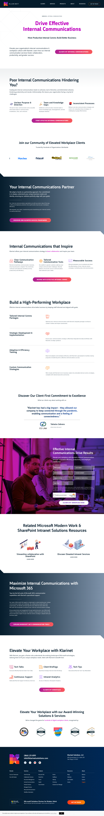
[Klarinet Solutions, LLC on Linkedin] (25, 762)
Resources (82, 4)
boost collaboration (53, 251)
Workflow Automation (28, 792)
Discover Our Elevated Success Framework (30, 220)
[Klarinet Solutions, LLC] (11, 4)
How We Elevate (13, 777)
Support (83, 782)
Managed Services (28, 787)
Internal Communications (29, 782)
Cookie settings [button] (53, 813)
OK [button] (61, 813)
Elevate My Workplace (52, 690)
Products (63, 4)
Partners (83, 774)
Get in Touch (94, 4)
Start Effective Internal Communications (52, 121)
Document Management (29, 779)
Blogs (68, 774)
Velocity (54, 779)
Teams (39, 779)
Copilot (39, 782)
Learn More (30, 559)
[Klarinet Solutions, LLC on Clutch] (40, 762)
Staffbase (55, 777)
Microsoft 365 (41, 774)
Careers (83, 779)
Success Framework (14, 774)
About (72, 4)
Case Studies (70, 779)
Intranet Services (27, 784)
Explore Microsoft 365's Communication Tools (31, 624)
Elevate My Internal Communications (73, 52)
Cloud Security (27, 774)
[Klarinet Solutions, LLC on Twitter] (30, 762)
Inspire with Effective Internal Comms (52, 280)
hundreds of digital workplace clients (56, 720)
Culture (83, 777)
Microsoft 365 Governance (29, 789)
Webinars (69, 777)
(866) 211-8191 (30, 755)
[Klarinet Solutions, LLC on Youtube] (35, 762)
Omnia (54, 774)
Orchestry (55, 782)
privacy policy (72, 490)
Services (52, 4)
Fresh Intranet (41, 784)
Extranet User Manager (57, 784)
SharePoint (40, 777)
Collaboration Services (28, 777)
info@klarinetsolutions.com (36, 758)
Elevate (43, 4)
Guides (68, 782)
